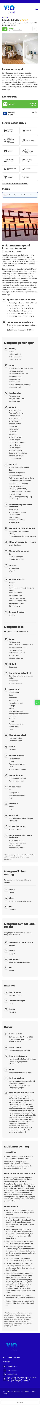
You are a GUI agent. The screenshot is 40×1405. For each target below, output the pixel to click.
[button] (5, 48)
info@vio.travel (12, 1374)
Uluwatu (5, 17)
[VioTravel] (11, 1346)
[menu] (36, 9)
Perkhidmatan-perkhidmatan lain (15, 183)
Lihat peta (20, 1402)
